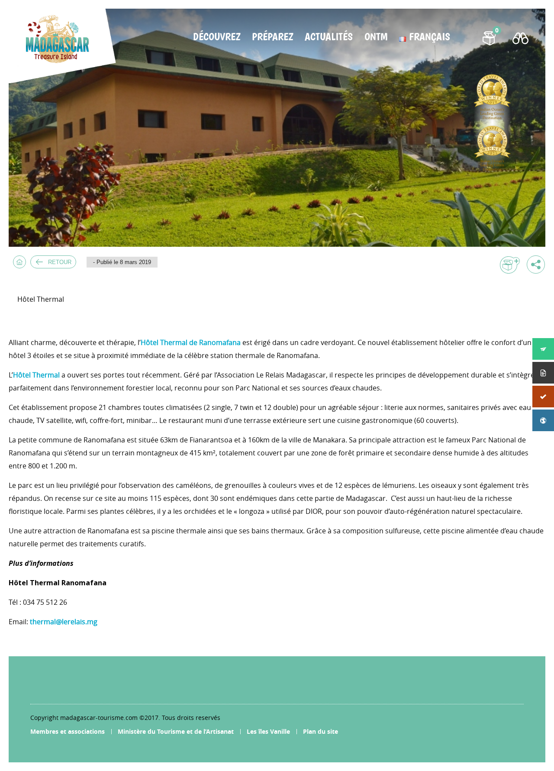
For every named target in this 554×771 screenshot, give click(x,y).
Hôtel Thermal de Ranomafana (191, 342)
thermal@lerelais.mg (63, 621)
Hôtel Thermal (36, 375)
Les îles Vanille (268, 731)
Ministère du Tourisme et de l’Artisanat (176, 731)
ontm (375, 36)
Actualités (329, 36)
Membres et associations (67, 731)
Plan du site (320, 731)
